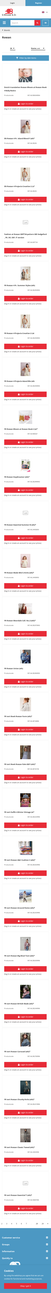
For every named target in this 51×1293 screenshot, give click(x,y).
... (31, 1223)
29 (43, 1223)
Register (38, 3)
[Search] (37, 23)
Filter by (27, 58)
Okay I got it (25, 1286)
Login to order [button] (26, 103)
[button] (25, 1237)
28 (37, 1223)
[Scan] (45, 23)
